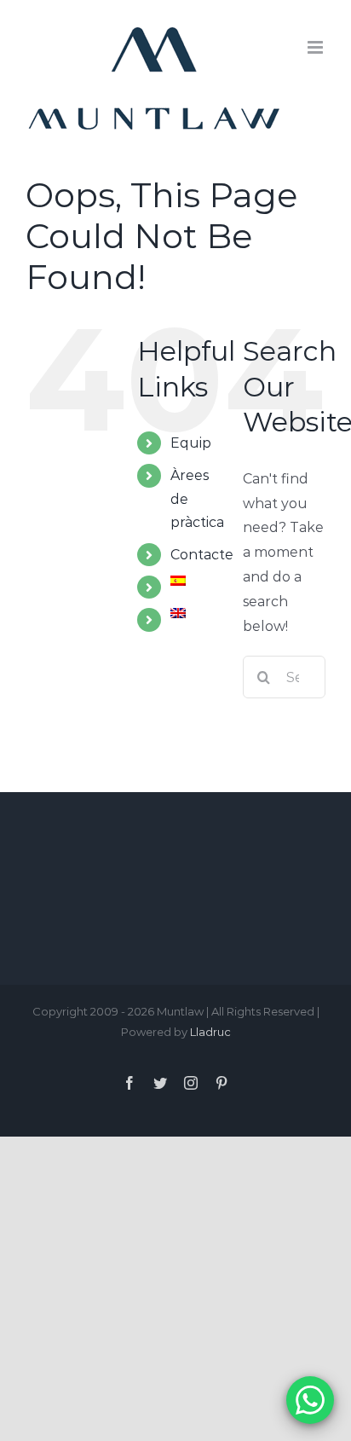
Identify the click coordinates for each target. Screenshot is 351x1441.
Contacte (201, 555)
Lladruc (210, 1032)
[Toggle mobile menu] (316, 47)
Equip (190, 443)
